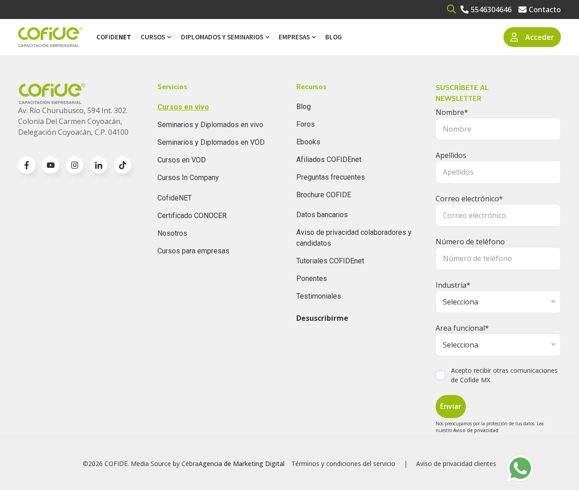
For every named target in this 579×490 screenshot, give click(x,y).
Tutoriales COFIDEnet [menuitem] (330, 261)
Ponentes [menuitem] (311, 278)
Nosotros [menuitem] (172, 233)
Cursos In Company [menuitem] (188, 177)
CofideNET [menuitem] (174, 198)
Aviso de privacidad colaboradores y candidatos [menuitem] (354, 237)
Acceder (539, 37)
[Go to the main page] (50, 37)
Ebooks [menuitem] (308, 142)
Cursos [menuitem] (153, 37)
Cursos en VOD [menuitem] (181, 160)
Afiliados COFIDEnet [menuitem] (328, 159)
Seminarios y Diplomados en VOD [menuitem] (211, 142)
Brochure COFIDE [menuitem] (323, 194)
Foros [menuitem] (305, 124)
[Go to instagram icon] (74, 165)
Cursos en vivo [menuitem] (183, 107)
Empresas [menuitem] (294, 37)
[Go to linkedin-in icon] (98, 165)
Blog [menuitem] (333, 37)
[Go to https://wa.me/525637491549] (520, 468)
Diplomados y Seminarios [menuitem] (222, 37)
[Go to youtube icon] (50, 165)
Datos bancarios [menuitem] (322, 214)
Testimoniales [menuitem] (318, 296)
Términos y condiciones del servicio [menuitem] (343, 463)
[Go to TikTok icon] (122, 165)
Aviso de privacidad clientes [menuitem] (456, 463)
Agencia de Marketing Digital (242, 463)
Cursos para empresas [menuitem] (193, 251)
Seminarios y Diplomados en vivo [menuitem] (210, 124)
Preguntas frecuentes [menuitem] (330, 177)
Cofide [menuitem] (113, 37)
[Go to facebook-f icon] (26, 165)
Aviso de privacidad (475, 430)
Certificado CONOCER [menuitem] (192, 215)
